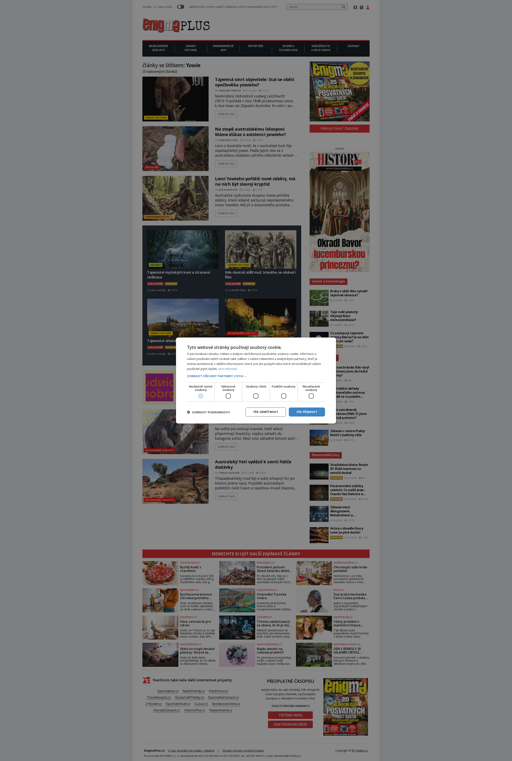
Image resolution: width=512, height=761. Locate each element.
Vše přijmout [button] (306, 412)
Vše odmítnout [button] (265, 412)
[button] (256, 376)
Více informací (227, 369)
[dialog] (256, 380)
